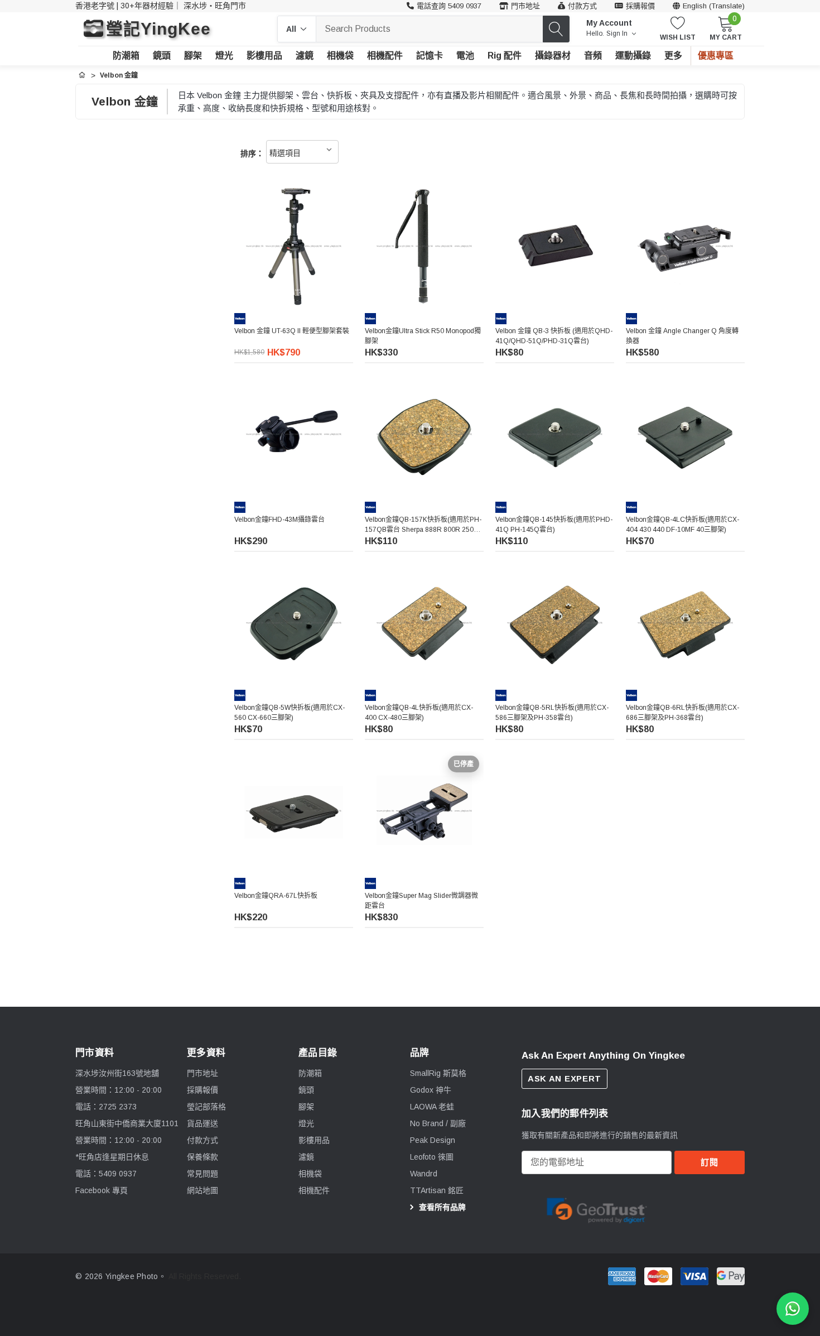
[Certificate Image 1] (597, 1208)
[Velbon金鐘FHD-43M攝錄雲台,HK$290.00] (293, 433)
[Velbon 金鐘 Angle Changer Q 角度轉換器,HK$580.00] (685, 245)
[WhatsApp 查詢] (792, 1308)
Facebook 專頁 (101, 1190)
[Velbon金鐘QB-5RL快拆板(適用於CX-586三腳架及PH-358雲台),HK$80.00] (554, 622)
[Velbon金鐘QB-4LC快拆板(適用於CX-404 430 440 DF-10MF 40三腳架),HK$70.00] (685, 433)
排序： (252, 153)
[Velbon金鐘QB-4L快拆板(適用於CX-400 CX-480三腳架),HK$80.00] (424, 622)
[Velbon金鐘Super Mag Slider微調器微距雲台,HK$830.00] (424, 810)
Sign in (617, 33)
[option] (597, 1209)
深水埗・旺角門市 (215, 5)
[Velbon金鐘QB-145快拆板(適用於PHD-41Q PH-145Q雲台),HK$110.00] (554, 433)
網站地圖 (202, 1190)
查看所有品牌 (441, 1207)
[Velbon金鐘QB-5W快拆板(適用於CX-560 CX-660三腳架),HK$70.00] (293, 622)
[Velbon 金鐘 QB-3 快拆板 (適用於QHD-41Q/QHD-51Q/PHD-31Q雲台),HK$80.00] (554, 245)
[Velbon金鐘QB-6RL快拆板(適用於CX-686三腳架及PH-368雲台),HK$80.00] (685, 622)
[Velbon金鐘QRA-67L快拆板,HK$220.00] (293, 810)
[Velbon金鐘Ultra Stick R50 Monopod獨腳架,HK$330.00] (424, 245)
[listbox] (302, 152)
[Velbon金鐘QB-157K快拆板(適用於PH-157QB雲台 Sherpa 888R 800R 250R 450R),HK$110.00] (424, 433)
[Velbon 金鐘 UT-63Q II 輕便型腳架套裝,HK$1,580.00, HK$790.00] (293, 245)
